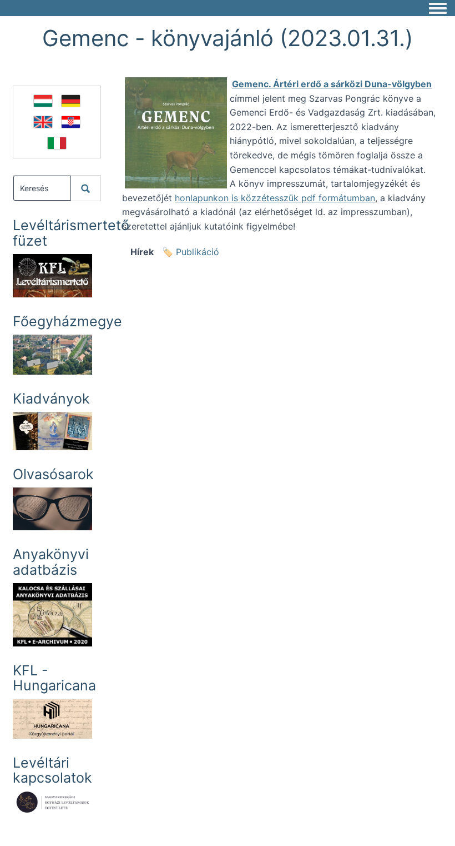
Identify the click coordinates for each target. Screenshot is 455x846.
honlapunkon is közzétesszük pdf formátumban (275, 197)
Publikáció (197, 251)
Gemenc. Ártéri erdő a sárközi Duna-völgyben (332, 83)
